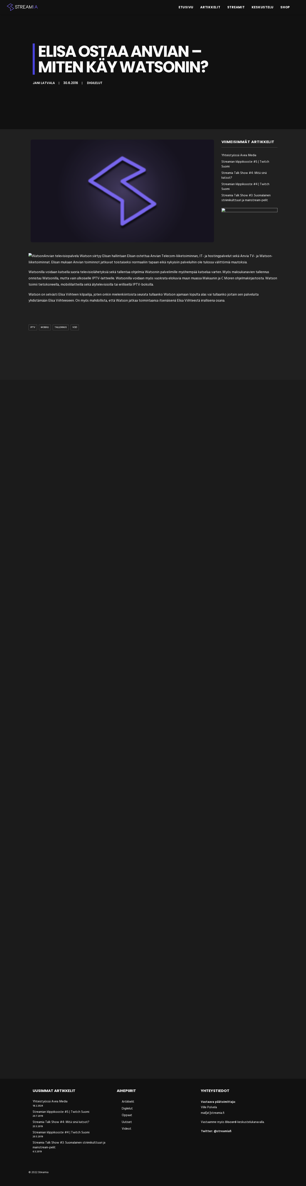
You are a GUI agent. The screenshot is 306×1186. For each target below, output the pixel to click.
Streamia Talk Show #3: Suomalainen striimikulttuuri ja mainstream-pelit (246, 198)
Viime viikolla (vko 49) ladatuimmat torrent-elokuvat (79, 544)
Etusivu (186, 7)
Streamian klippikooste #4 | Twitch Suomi (245, 186)
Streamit (236, 7)
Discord (230, 1122)
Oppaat (127, 1115)
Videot (126, 1128)
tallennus (61, 327)
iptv (32, 327)
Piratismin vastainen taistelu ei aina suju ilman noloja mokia (85, 1064)
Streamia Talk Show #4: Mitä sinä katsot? (244, 175)
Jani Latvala (44, 83)
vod (74, 327)
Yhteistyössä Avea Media (238, 155)
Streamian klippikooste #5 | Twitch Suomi (245, 164)
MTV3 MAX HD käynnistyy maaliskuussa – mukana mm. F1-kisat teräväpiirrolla (102, 718)
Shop (285, 7)
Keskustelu (263, 7)
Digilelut (94, 83)
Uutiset (127, 1122)
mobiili (45, 327)
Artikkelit (210, 7)
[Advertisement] (154, 356)
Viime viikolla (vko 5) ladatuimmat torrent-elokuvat (78, 891)
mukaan (66, 262)
